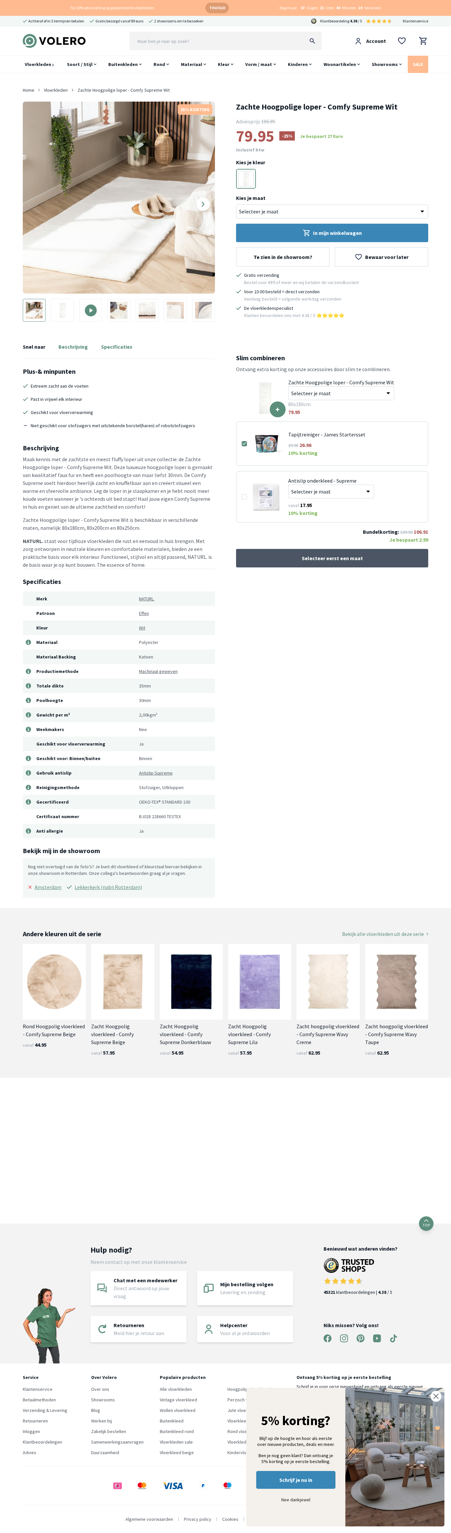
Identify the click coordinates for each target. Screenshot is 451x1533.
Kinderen (298, 64)
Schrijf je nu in (295, 1480)
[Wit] (246, 179)
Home (28, 90)
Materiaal (191, 64)
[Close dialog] (436, 1396)
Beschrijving (73, 346)
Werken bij (101, 1421)
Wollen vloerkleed (177, 1410)
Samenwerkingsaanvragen (117, 1442)
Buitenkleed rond (177, 1431)
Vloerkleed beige (177, 1452)
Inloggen (31, 1431)
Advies (29, 1452)
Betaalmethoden (39, 1400)
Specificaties (116, 346)
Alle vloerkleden (176, 1389)
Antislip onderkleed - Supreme (322, 480)
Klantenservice (415, 20)
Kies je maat (250, 198)
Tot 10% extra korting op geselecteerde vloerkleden (112, 7)
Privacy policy (197, 1519)
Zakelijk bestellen (108, 1431)
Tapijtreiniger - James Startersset (326, 434)
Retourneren (35, 1421)
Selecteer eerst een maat (332, 558)
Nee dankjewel (295, 1500)
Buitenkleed (172, 1421)
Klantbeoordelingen (42, 1442)
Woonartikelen (340, 64)
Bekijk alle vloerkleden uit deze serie (383, 934)
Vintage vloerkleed (178, 1400)
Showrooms (385, 64)
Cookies (230, 1519)
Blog (95, 1410)
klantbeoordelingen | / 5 (358, 1292)
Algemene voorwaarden (149, 1519)
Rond (159, 64)
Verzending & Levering (45, 1410)
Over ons (100, 1389)
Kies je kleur (250, 162)
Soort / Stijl (79, 64)
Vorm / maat (258, 64)
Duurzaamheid (105, 1452)
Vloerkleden (38, 64)
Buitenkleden (123, 64)
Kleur (223, 64)
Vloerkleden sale (176, 1442)
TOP (426, 1225)
